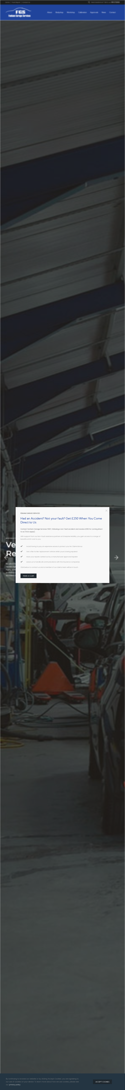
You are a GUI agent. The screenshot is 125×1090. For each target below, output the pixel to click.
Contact (112, 12)
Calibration (82, 12)
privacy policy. (15, 1084)
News (104, 12)
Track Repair (16, 2)
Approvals (94, 12)
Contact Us (26, 2)
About (49, 12)
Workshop (71, 12)
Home (7, 2)
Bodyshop (59, 12)
